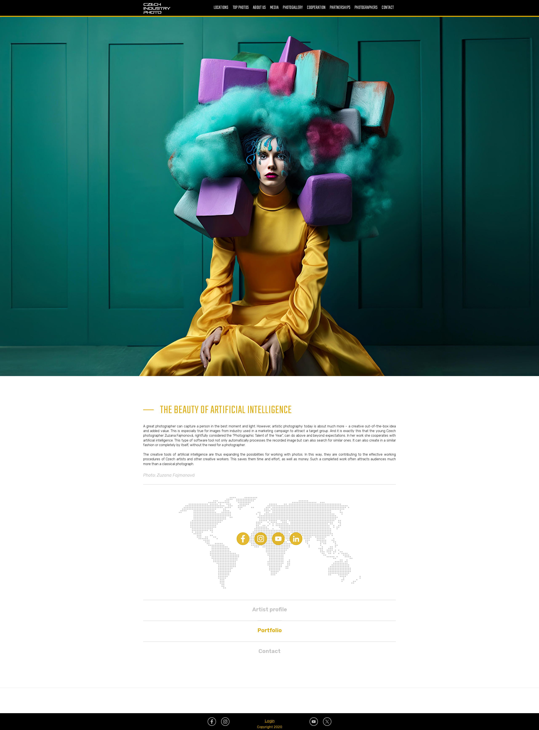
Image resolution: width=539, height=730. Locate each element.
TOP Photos (241, 7)
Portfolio (269, 630)
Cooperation (316, 7)
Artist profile (269, 609)
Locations (221, 7)
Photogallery (293, 7)
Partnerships (340, 7)
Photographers (366, 7)
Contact (388, 7)
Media (274, 7)
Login (270, 721)
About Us (259, 7)
